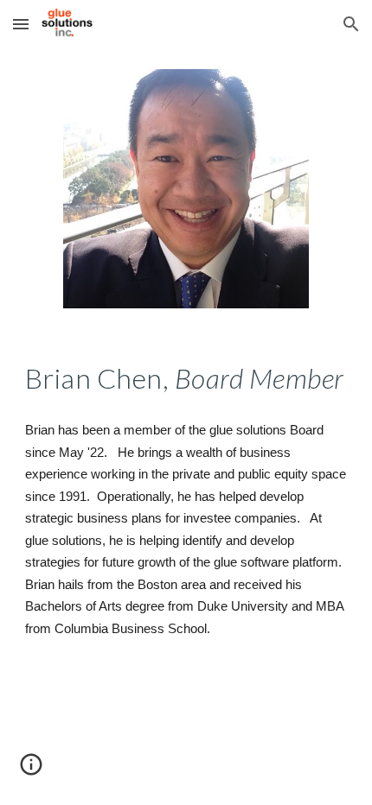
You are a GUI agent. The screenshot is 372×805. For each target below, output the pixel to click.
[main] (186, 378)
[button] (21, 24)
